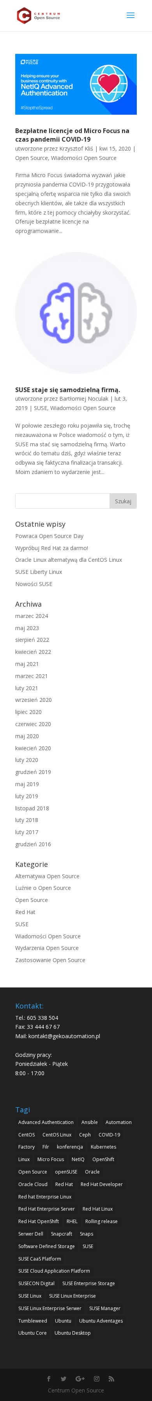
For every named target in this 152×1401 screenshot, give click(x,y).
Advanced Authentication (46, 1122)
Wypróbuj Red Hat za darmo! (51, 548)
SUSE (40, 408)
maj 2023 (27, 628)
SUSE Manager (104, 1308)
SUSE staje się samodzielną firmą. (67, 389)
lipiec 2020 (28, 712)
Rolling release (101, 1221)
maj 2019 (27, 784)
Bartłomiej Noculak (83, 398)
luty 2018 (26, 820)
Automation (119, 1122)
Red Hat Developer (102, 1184)
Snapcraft (61, 1234)
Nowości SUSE (33, 584)
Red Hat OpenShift (38, 1221)
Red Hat (25, 912)
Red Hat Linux (98, 1209)
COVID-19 (109, 1134)
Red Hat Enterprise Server (46, 1209)
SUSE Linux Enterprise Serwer (49, 1308)
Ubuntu (63, 1321)
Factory (26, 1147)
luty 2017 (26, 832)
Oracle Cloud (33, 1184)
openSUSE (66, 1171)
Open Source (31, 158)
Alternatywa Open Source (47, 876)
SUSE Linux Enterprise (72, 1296)
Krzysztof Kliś (76, 148)
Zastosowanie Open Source (50, 960)
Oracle (92, 1171)
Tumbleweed (32, 1321)
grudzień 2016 (33, 844)
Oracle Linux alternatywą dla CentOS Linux (68, 559)
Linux (24, 1159)
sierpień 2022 (32, 639)
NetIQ (78, 1159)
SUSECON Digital (36, 1283)
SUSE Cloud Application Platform (54, 1271)
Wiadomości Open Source (84, 158)
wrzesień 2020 (33, 699)
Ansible (89, 1122)
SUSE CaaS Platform (39, 1258)
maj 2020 (27, 736)
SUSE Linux (29, 1296)
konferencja (70, 1147)
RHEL (72, 1221)
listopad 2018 (32, 808)
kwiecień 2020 (33, 748)
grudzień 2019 (33, 772)
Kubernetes (103, 1147)
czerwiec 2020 (33, 724)
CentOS (26, 1134)
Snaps (86, 1234)
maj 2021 (27, 664)
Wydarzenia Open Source (47, 948)
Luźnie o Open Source (43, 887)
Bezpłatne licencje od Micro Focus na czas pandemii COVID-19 (72, 135)
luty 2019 (26, 796)
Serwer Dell (30, 1234)
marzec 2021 (31, 676)
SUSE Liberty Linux (38, 571)
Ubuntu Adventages (101, 1321)
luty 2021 (26, 688)
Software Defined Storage (46, 1246)
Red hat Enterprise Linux (44, 1196)
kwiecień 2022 (33, 651)
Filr (45, 1147)
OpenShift (103, 1159)
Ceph (85, 1134)
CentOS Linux (56, 1134)
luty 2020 (26, 760)
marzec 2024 (31, 616)
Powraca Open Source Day (49, 536)
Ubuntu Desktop (73, 1333)
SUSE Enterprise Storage (88, 1283)
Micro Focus (50, 1159)
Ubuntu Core (32, 1333)
